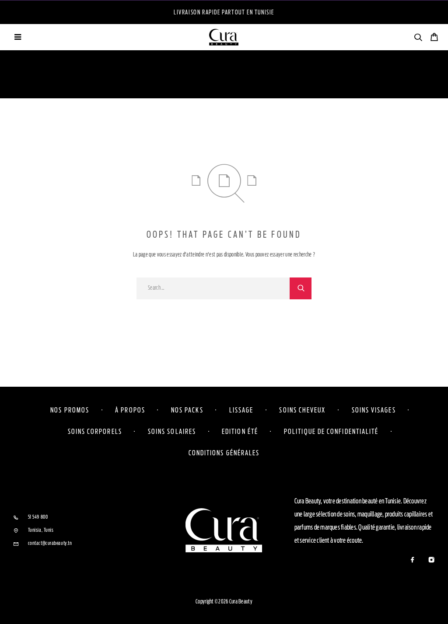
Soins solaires (172, 431)
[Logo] (224, 37)
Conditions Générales (224, 453)
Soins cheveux (302, 410)
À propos (130, 410)
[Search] (418, 39)
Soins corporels (95, 431)
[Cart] (434, 38)
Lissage (241, 410)
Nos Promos (69, 410)
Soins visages (374, 410)
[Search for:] (213, 288)
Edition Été (240, 431)
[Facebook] (412, 560)
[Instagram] (431, 560)
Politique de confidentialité (331, 431)
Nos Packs (187, 410)
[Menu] (17, 37)
